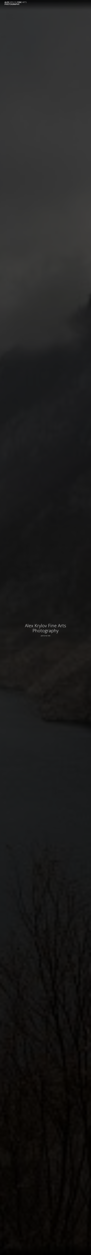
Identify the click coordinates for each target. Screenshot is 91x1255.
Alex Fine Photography (16, 3)
